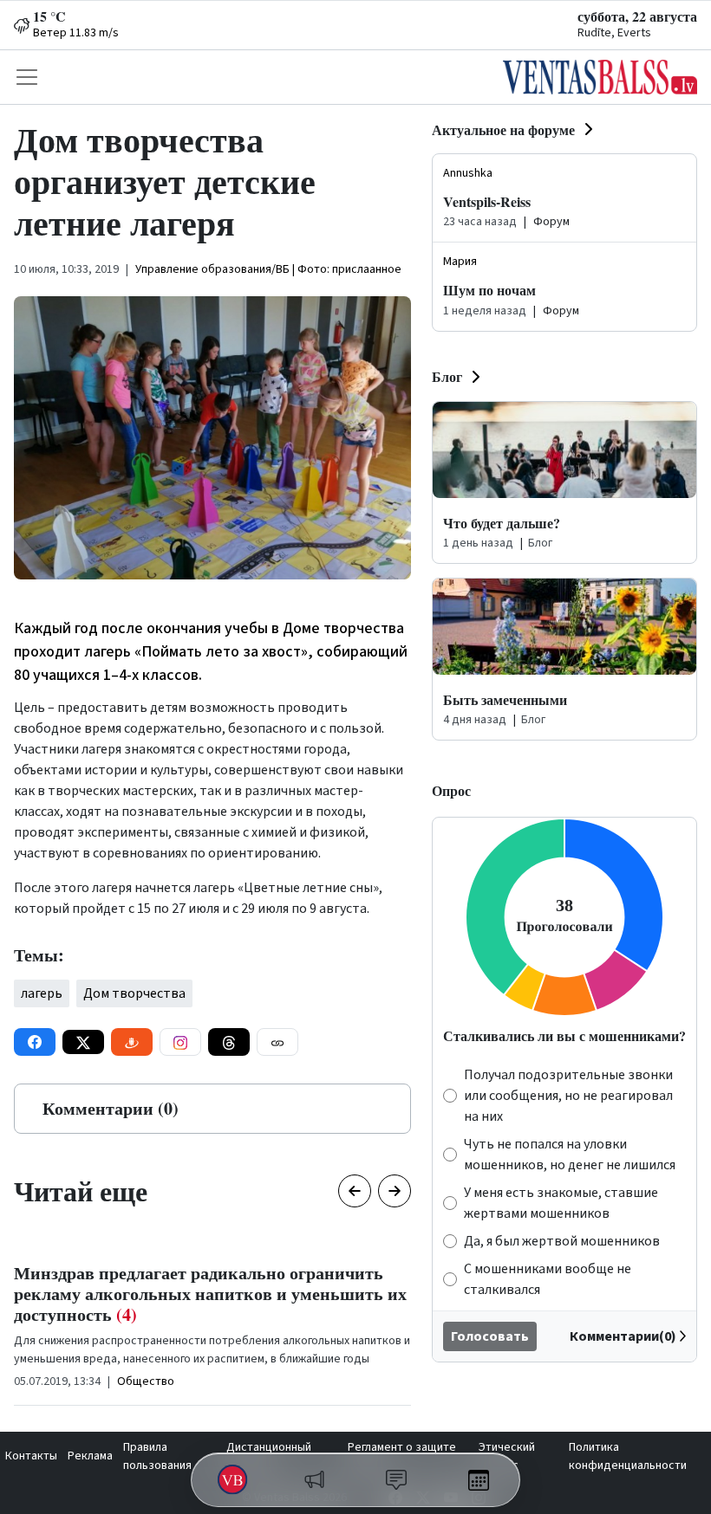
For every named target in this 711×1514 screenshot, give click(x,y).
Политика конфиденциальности (628, 1456)
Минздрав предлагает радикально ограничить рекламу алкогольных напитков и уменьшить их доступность (210, 1293)
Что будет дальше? (501, 523)
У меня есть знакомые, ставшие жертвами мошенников (561, 1203)
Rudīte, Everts (614, 33)
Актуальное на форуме (503, 129)
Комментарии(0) (623, 1336)
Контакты (31, 1456)
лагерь (41, 993)
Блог (447, 376)
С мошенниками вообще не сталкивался (547, 1279)
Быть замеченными (505, 699)
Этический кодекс (507, 1456)
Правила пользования (157, 1456)
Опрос (451, 790)
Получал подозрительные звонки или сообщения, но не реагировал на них (568, 1095)
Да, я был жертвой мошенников (562, 1241)
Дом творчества (134, 993)
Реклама (90, 1456)
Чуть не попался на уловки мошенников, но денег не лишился (569, 1154)
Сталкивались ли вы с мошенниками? (564, 1035)
